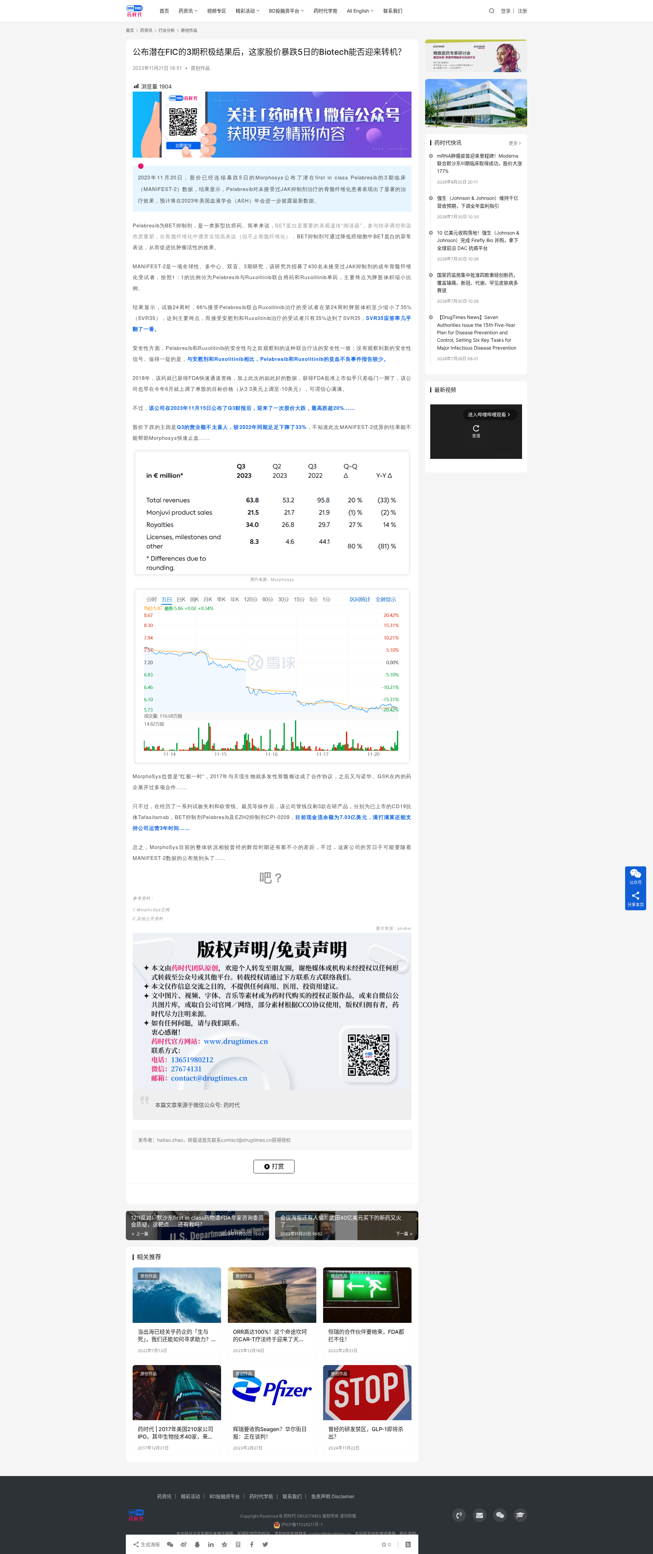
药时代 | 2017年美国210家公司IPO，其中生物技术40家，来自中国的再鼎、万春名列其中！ (175, 1433)
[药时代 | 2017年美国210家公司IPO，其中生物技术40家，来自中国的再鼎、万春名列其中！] (177, 1392)
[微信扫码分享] (170, 1544)
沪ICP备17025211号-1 (302, 1524)
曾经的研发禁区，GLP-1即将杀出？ (365, 1433)
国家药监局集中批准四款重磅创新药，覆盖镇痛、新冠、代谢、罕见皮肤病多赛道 (477, 282)
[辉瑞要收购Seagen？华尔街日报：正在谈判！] (272, 1392)
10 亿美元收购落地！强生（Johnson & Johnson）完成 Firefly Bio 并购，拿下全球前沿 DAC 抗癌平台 (478, 240)
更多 (513, 143)
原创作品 (200, 68)
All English (358, 11)
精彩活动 (245, 11)
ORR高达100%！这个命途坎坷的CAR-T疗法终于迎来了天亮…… (270, 1335)
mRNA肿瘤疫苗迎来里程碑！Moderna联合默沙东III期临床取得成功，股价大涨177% (479, 163)
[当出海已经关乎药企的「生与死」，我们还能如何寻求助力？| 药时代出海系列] (177, 1295)
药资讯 (186, 11)
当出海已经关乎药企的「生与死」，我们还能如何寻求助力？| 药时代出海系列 (175, 1335)
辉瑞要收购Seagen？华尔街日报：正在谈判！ (270, 1433)
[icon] (459, 1515)
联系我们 (392, 11)
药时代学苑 (325, 11)
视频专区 (216, 11)
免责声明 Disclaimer (332, 1496)
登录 (505, 11)
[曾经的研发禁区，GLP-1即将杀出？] (367, 1392)
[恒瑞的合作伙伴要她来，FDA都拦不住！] (367, 1295)
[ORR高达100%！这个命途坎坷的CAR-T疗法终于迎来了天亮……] (272, 1295)
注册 (522, 11)
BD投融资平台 (284, 11)
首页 (164, 11)
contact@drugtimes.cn (329, 1533)
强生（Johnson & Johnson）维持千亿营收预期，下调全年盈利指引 (477, 201)
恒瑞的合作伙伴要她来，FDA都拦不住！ (366, 1335)
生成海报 (149, 1544)
